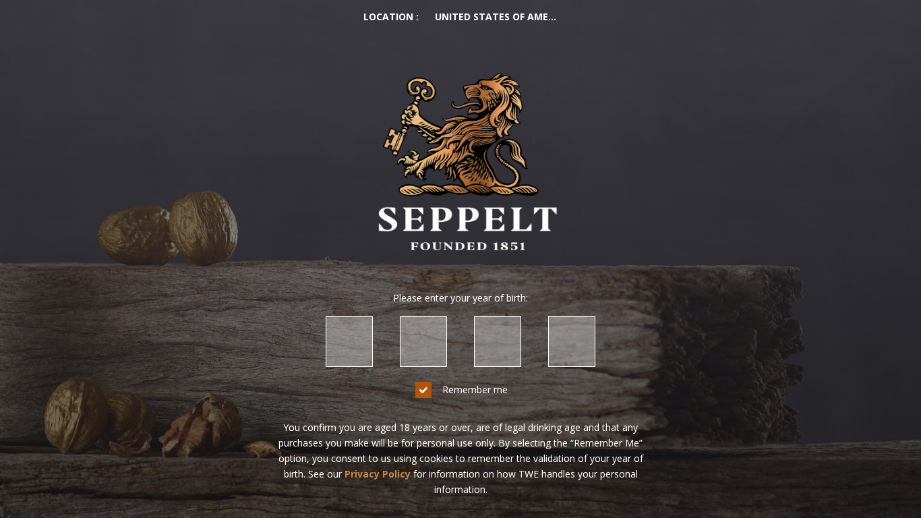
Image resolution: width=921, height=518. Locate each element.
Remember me (475, 389)
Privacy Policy (378, 473)
